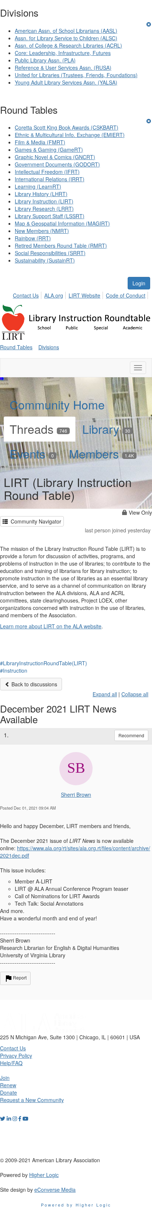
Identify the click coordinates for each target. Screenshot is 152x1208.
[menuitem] (28, 294)
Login (138, 283)
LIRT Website (84, 295)
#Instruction (13, 670)
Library (106, 428)
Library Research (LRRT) (44, 208)
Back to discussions (33, 684)
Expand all (105, 694)
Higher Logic (44, 1174)
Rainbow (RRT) (33, 238)
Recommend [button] (131, 735)
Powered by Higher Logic (76, 1205)
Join (5, 1077)
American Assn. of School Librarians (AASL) (66, 30)
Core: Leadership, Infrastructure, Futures (63, 52)
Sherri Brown (76, 794)
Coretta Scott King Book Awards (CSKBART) (66, 127)
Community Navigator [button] (34, 521)
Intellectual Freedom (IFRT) (47, 171)
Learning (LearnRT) (38, 186)
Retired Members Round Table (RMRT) (61, 245)
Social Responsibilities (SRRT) (50, 253)
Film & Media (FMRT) (40, 142)
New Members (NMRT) (42, 230)
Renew (8, 1085)
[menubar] (81, 294)
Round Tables (16, 347)
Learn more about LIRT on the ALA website (50, 626)
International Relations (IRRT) (49, 179)
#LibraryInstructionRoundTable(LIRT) (43, 663)
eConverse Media (55, 1189)
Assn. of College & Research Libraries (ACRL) (68, 45)
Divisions (48, 347)
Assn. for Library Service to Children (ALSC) (66, 38)
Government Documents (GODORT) (57, 164)
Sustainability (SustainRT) (45, 260)
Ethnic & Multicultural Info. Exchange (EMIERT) (70, 134)
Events (32, 453)
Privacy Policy (16, 1055)
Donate (8, 1092)
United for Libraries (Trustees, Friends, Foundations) (76, 75)
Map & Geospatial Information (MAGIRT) (62, 223)
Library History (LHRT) (41, 194)
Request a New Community (32, 1100)
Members (101, 453)
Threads (38, 428)
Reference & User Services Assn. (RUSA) (63, 67)
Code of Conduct (125, 295)
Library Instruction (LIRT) (44, 201)
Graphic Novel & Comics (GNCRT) (55, 157)
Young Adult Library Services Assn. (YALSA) (66, 82)
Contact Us (26, 295)
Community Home (57, 404)
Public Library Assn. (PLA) (45, 60)
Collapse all (134, 694)
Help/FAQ (11, 1063)
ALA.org (53, 295)
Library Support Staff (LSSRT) (49, 216)
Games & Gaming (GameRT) (49, 149)
